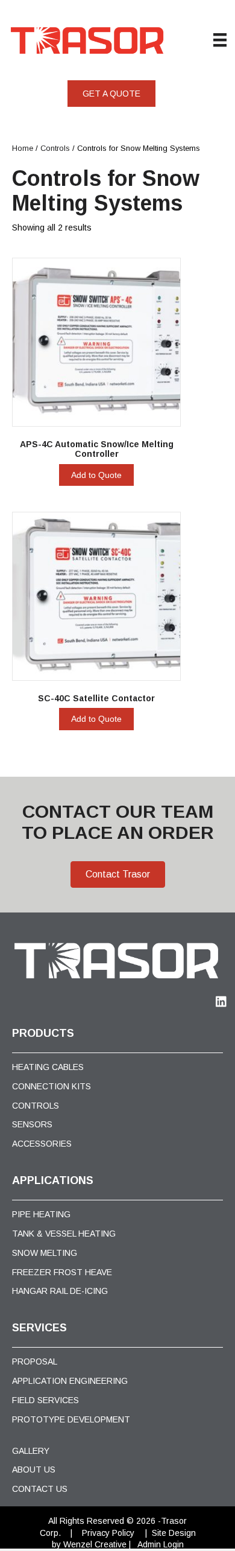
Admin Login (160, 1544)
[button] (111, 93)
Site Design (174, 1533)
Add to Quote (96, 475)
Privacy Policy (108, 1533)
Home (22, 148)
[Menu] (220, 40)
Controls (55, 148)
